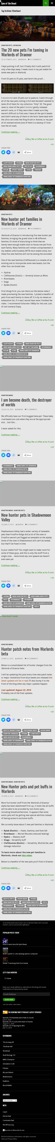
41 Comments (35, 59)
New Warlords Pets (12, 166)
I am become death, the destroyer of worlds (26, 402)
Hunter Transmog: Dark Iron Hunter (15, 963)
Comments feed (8, 1120)
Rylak (5, 170)
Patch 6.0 (28, 166)
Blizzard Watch (8, 1072)
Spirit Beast (17, 170)
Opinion (17, 45)
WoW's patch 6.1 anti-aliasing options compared (20, 954)
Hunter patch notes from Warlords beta (27, 651)
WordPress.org (8, 1125)
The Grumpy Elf (8, 1042)
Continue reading (10, 132)
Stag (29, 170)
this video (27, 855)
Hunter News (7, 395)
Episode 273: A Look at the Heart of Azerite (18, 1022)
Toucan (20, 906)
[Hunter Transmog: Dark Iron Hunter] (5, 960)
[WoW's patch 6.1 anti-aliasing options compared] (5, 950)
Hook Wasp (45, 730)
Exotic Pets (8, 899)
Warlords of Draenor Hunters (17, 177)
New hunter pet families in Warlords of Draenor (21, 221)
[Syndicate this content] (5, 1012)
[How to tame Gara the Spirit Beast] (5, 941)
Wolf (36, 606)
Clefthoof (8, 163)
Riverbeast (40, 166)
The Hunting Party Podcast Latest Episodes (24, 1012)
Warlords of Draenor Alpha (38, 603)
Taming (37, 170)
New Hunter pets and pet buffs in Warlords (26, 788)
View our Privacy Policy (9, 1139)
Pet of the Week (31, 347)
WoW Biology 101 (9, 1055)
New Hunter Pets (33, 163)
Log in (5, 1112)
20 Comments (32, 796)
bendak (23, 59)
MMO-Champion (8, 1060)
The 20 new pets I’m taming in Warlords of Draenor (24, 52)
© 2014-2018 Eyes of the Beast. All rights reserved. (18, 1136)
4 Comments (32, 524)
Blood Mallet (7, 1085)
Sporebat (28, 600)
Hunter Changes (10, 734)
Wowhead (6, 1051)
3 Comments (32, 409)
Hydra (19, 163)
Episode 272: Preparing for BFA (14, 1026)
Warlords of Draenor (13, 173)
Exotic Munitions (11, 730)
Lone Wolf (35, 734)
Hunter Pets (6, 45)
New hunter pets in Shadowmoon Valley (26, 517)
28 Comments (32, 659)
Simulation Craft (8, 1064)
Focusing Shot (30, 730)
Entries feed (7, 1116)
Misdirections (7, 1077)
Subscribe (9, 1000)
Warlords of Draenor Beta (15, 354)
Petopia (5, 1068)
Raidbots (6, 1081)
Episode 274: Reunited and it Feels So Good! (18, 1018)
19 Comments (35, 229)
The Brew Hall (7, 1046)
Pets (5, 600)
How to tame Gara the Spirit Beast (15, 944)
